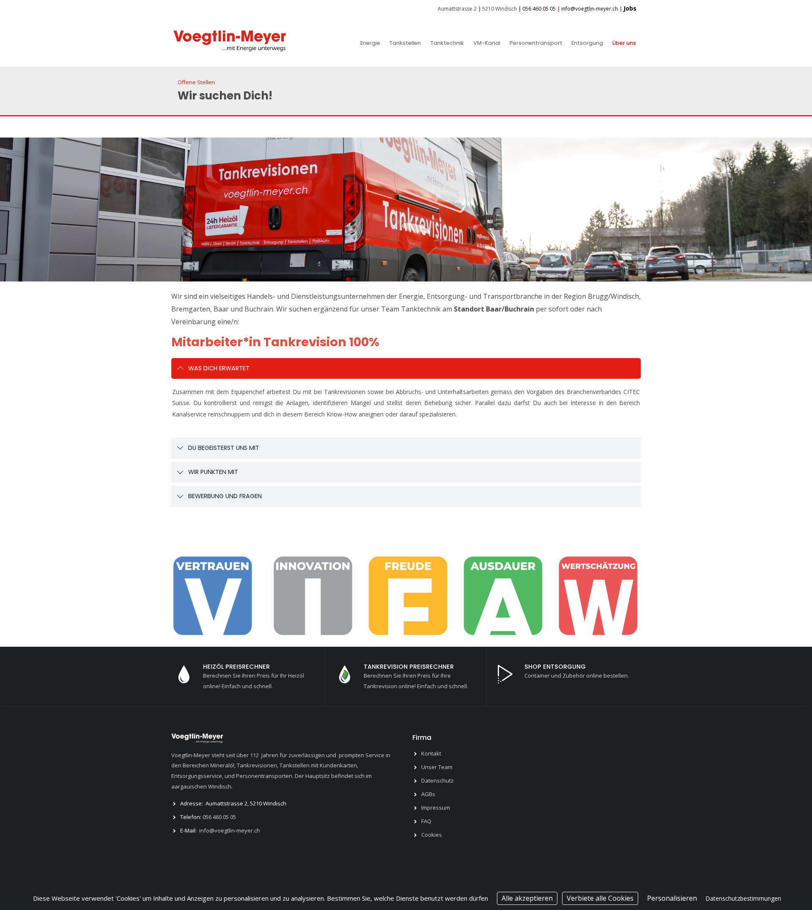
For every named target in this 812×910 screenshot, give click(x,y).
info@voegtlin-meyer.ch (229, 830)
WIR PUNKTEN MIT (213, 472)
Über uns (624, 43)
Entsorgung (587, 43)
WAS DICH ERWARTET (219, 368)
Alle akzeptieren (527, 898)
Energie (370, 43)
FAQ (426, 821)
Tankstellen (405, 43)
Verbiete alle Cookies (600, 898)
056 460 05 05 (219, 817)
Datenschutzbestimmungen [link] (743, 898)
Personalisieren (672, 898)
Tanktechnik (447, 43)
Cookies (431, 834)
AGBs (428, 794)
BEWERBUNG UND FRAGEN (225, 496)
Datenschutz (437, 780)
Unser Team (437, 767)
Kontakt (431, 753)
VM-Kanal (486, 43)
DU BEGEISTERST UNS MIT (223, 448)
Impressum (435, 807)
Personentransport (536, 43)
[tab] (406, 368)
